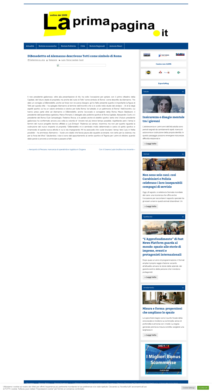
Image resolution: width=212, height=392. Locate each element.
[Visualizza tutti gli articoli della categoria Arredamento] (183, 288)
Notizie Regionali (97, 46)
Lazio (63, 60)
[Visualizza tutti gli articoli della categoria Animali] (183, 154)
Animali (146, 154)
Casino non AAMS (163, 64)
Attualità (30, 46)
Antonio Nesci (115, 46)
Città (83, 46)
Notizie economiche (48, 46)
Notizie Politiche (68, 46)
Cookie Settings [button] (188, 388)
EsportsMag (163, 83)
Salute (146, 92)
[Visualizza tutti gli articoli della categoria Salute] (183, 92)
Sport (81, 60)
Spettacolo (147, 217)
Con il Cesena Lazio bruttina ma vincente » (117, 149)
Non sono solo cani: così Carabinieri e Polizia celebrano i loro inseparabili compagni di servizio (162, 180)
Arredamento (148, 288)
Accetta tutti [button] (203, 388)
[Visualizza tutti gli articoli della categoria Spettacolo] (183, 217)
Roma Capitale (72, 60)
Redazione (53, 60)
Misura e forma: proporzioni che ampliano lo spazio (162, 310)
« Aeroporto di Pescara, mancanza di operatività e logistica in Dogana (56, 149)
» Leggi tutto (150, 144)
